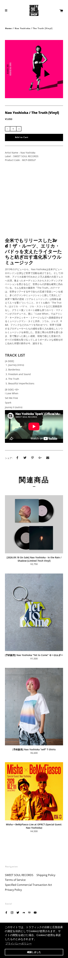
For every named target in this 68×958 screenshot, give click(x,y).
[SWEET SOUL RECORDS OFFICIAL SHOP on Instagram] (12, 912)
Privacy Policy (13, 890)
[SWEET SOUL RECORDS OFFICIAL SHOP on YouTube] (35, 912)
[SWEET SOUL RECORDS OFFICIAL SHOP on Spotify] (29, 912)
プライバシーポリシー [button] (18, 943)
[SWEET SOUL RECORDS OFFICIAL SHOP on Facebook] (6, 912)
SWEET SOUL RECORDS (19, 875)
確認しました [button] (34, 952)
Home (8, 28)
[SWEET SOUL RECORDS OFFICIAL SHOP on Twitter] (18, 912)
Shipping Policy (45, 875)
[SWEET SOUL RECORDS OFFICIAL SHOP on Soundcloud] (23, 912)
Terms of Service (15, 880)
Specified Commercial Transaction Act (28, 885)
